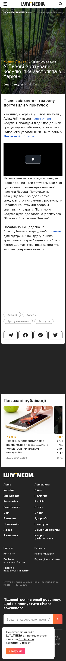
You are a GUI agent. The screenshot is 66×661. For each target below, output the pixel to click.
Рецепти (10, 518)
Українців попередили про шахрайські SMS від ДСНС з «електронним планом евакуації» (27, 446)
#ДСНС (31, 314)
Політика (40, 495)
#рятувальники (18, 321)
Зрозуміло (15, 651)
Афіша (8, 529)
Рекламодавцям (44, 553)
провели (54, 231)
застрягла (42, 118)
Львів (7, 484)
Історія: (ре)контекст (43, 536)
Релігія (39, 501)
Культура (41, 524)
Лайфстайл (12, 524)
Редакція (40, 547)
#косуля (44, 321)
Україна (11, 436)
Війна (38, 490)
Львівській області (19, 136)
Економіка (11, 501)
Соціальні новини (47, 529)
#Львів (12, 314)
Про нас (8, 547)
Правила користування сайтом (17, 569)
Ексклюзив (11, 495)
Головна (8, 12)
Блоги (38, 507)
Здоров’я (41, 518)
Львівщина (42, 484)
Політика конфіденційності (14, 561)
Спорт (38, 512)
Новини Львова (24, 12)
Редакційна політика (47, 559)
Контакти (9, 553)
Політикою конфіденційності (20, 640)
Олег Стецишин (15, 84)
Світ (7, 512)
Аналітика (11, 535)
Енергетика (12, 507)
